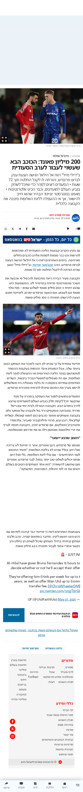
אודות (69, 730)
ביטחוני (21, 675)
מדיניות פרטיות (63, 744)
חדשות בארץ (18, 660)
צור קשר (68, 734)
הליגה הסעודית (53, 648)
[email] (33, 229)
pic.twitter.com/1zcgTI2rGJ (60, 591)
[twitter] (13, 229)
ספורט (76, 156)
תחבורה (21, 694)
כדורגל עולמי (61, 156)
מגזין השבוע (65, 682)
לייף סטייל (67, 672)
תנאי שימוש (66, 754)
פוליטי (22, 669)
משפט (22, 689)
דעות (51, 682)
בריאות (22, 684)
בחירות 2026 (65, 725)
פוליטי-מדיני (18, 699)
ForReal (33, 677)
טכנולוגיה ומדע (64, 677)
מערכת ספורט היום (59, 215)
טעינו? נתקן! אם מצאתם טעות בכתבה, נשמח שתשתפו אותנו (41, 633)
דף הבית (68, 710)
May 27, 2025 (67, 599)
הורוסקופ (49, 677)
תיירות (34, 672)
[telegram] (20, 229)
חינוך (23, 679)
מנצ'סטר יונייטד (43, 265)
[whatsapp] (6, 229)
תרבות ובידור (47, 667)
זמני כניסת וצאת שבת (60, 715)
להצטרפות (13, 615)
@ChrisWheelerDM (64, 586)
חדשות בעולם (18, 665)
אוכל (52, 672)
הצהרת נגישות (64, 749)
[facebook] (27, 229)
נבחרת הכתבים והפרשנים (57, 739)
